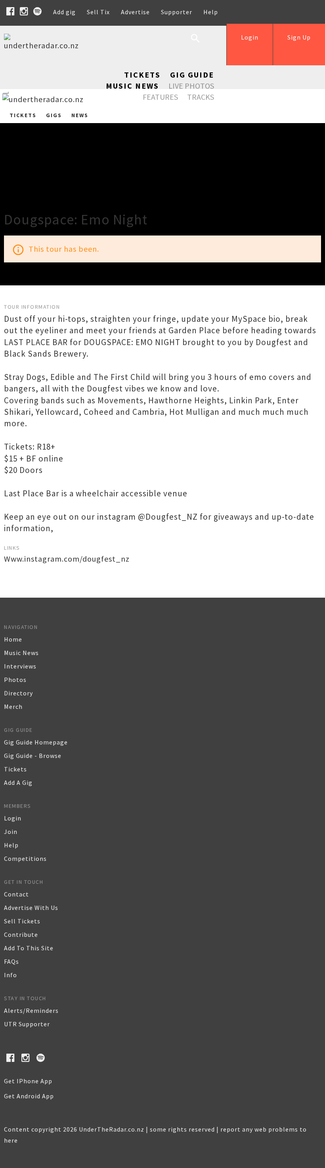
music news (21, 653)
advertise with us (31, 908)
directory (18, 693)
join (10, 832)
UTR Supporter (27, 1024)
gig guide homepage (36, 742)
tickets (15, 769)
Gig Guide (192, 75)
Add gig (64, 12)
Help (210, 12)
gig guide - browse (32, 756)
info (10, 975)
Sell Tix (98, 12)
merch (13, 706)
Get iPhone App (28, 1081)
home (13, 639)
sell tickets (22, 921)
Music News (132, 86)
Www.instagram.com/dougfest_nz (67, 559)
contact (16, 894)
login (12, 818)
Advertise (135, 12)
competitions (25, 858)
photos (15, 680)
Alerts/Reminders (31, 1010)
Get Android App (29, 1096)
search (201, 44)
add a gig (18, 782)
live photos (191, 86)
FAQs (11, 961)
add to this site (29, 948)
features (160, 97)
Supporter (176, 12)
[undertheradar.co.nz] (43, 45)
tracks (200, 97)
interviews (20, 666)
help (11, 845)
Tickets (142, 75)
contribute (21, 934)
